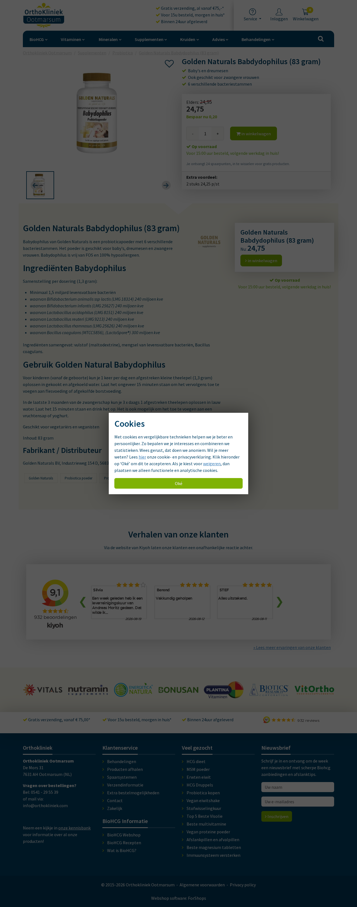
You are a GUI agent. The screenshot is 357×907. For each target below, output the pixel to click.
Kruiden (187, 39)
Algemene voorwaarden (202, 884)
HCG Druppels (200, 785)
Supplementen (149, 39)
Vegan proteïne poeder (208, 831)
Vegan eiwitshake (203, 800)
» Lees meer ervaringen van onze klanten (292, 647)
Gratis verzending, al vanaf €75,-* (192, 8)
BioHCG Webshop (124, 835)
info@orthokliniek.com (45, 805)
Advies (218, 39)
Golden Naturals (41, 478)
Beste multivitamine (206, 824)
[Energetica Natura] (88, 694)
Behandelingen (256, 39)
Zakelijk (114, 808)
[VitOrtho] (269, 691)
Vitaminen (71, 39)
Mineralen (108, 39)
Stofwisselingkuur (204, 808)
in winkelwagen (255, 133)
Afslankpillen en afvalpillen (213, 839)
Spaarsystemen (122, 777)
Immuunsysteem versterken (213, 855)
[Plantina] (178, 695)
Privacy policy (243, 884)
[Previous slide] (35, 185)
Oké (178, 483)
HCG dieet (196, 761)
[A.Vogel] (314, 696)
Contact (115, 800)
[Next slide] (166, 185)
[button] (40, 185)
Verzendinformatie (125, 785)
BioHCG (37, 39)
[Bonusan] (133, 690)
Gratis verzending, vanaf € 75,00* (58, 719)
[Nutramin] (42, 692)
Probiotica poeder (78, 478)
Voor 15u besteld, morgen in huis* (192, 15)
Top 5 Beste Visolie (205, 816)
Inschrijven (277, 816)
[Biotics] (223, 693)
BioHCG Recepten (124, 842)
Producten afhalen (125, 769)
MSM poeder (198, 769)
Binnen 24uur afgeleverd (183, 21)
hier (142, 457)
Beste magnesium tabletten (214, 847)
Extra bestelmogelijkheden (133, 792)
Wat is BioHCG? (121, 850)
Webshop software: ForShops (178, 898)
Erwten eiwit (199, 777)
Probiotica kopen (203, 792)
